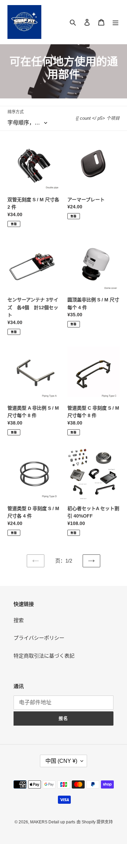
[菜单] (115, 22)
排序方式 (15, 112)
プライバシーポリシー (39, 638)
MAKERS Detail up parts (52, 822)
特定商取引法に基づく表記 (44, 656)
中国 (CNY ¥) (61, 761)
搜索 (19, 620)
